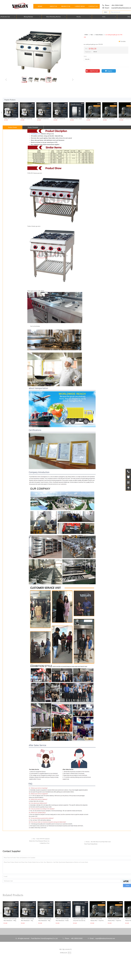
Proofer (84, 16)
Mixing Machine (32, 16)
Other (91, 34)
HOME (86, 34)
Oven (109, 16)
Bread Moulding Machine (56, 16)
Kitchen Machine (99, 34)
